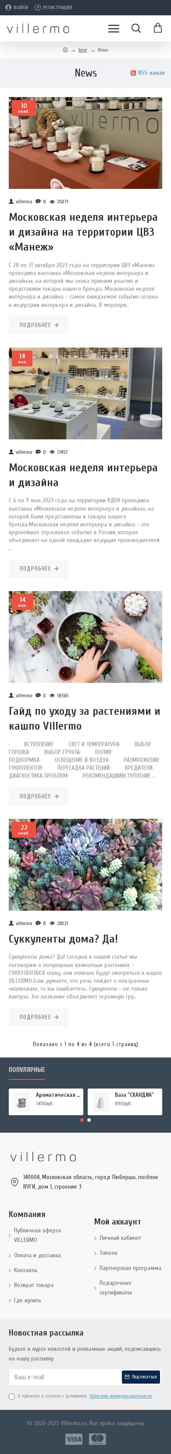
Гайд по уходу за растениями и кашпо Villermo (84, 719)
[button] (82, 1120)
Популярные (27, 1070)
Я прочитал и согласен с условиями (85, 1396)
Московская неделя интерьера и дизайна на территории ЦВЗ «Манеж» (83, 232)
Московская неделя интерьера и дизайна (83, 475)
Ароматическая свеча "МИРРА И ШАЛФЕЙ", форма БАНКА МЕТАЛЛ (58, 1095)
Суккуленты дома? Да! (63, 939)
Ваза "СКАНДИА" (134, 1095)
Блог (82, 50)
